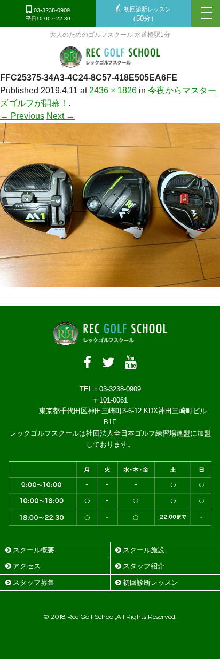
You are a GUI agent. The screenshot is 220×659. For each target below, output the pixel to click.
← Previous (22, 115)
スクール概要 (33, 550)
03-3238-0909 (48, 14)
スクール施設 (143, 550)
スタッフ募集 (33, 582)
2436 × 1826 (113, 90)
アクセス (27, 566)
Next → (60, 115)
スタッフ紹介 (143, 566)
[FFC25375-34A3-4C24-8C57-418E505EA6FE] (110, 280)
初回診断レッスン (146, 14)
